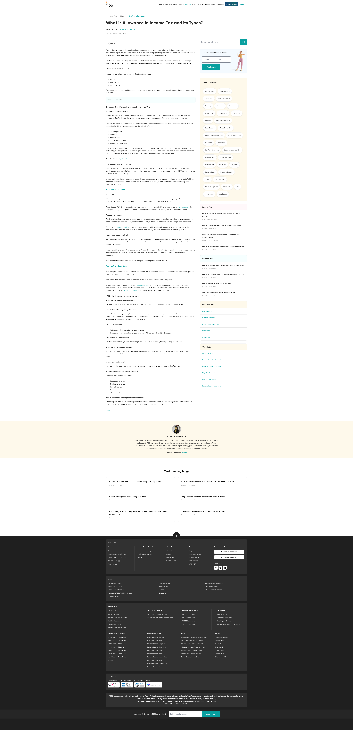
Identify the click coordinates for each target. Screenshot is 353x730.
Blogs (116, 16)
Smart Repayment (211, 187)
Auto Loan (208, 98)
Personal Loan (210, 172)
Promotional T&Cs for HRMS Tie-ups (120, 593)
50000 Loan (112, 637)
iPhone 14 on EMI (220, 657)
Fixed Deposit (209, 128)
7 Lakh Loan (122, 647)
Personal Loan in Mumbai (155, 637)
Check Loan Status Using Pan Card (193, 647)
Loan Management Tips (232, 150)
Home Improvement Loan (214, 135)
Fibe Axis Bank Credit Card (116, 557)
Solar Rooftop (142, 557)
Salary (207, 179)
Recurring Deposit (226, 172)
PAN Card (222, 165)
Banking (208, 106)
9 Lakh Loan (122, 654)
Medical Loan (209, 157)
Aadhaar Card (225, 91)
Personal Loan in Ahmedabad (157, 657)
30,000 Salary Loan (188, 618)
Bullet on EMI (219, 650)
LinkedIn (184, 453)
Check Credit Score (208, 379)
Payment (234, 165)
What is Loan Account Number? (192, 644)
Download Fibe (208, 4)
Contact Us (170, 557)
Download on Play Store (230, 557)
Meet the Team (171, 561)
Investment (221, 143)
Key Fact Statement (212, 150)
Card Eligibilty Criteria (224, 621)
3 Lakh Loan (112, 660)
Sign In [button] (242, 4)
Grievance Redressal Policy (214, 583)
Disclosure (162, 593)
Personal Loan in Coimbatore (157, 663)
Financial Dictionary (195, 554)
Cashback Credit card (224, 618)
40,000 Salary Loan (188, 621)
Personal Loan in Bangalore (156, 644)
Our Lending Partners (212, 586)
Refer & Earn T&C (164, 583)
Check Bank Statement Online (191, 654)
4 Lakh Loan (122, 637)
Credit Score (223, 113)
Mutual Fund (209, 165)
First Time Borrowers (223, 120)
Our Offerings (170, 4)
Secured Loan (219, 179)
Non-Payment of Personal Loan (191, 650)
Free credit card (222, 614)
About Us (195, 4)
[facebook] (216, 568)
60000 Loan (112, 640)
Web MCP (192, 564)
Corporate (232, 106)
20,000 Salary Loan (188, 614)
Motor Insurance (225, 157)
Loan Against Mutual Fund (211, 324)
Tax (237, 187)
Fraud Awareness (113, 596)
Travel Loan (209, 194)
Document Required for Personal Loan (160, 618)
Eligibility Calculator (209, 373)
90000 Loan (112, 650)
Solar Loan (226, 187)
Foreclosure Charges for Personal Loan (194, 637)
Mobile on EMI (219, 640)
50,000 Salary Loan (188, 624)
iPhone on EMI (219, 647)
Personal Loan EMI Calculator (212, 360)
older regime (184, 207)
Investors (220, 4)
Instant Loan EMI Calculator (211, 366)
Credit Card (209, 113)
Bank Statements (224, 98)
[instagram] (220, 568)
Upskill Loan (223, 194)
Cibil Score (220, 106)
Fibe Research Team (126, 29)
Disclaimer (162, 590)
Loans (160, 4)
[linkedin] (225, 568)
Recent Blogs (209, 91)
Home (109, 16)
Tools (180, 4)
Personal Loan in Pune (154, 654)
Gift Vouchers (193, 561)
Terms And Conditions (115, 586)
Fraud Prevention (225, 128)
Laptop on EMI (220, 654)
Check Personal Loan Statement (192, 640)
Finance (123, 16)
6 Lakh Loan (122, 644)
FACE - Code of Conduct (213, 590)
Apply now (211, 67)
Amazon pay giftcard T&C (116, 590)
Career (168, 554)
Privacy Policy (163, 586)
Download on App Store (230, 552)
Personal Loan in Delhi (154, 640)
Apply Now (211, 714)
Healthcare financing (144, 554)
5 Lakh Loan (122, 640)
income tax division (123, 227)
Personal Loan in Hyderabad (156, 647)
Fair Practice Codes (114, 583)
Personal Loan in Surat (154, 660)
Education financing (144, 551)
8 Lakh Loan (122, 650)
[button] (111, 43)
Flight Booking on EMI (222, 637)
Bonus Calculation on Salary (190, 657)
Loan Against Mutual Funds (117, 554)
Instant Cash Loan (142, 285)
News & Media (194, 557)
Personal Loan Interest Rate (211, 386)
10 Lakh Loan (122, 657)
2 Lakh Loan (112, 657)
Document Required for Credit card (228, 624)
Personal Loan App (130, 290)
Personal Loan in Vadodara (156, 667)
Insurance (208, 143)
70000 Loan (112, 644)
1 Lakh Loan (112, 654)
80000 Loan (112, 647)
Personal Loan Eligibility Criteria (157, 614)
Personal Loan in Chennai (155, 650)
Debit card (236, 113)
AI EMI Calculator (208, 353)
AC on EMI (218, 644)
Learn (187, 4)
